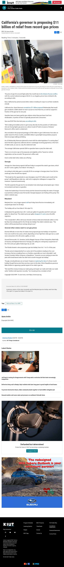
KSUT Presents (40, 522)
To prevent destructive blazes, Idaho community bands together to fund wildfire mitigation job (28, 390)
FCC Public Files (53, 522)
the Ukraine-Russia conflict (49, 94)
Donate (57, 2)
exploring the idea (40, 261)
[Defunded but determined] (32, 421)
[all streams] (61, 8)
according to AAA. (31, 121)
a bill (27, 202)
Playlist (25, 529)
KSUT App (26, 533)
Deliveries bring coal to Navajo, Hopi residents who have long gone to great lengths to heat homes (29, 384)
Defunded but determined (31, 444)
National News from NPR (13, 303)
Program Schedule (28, 522)
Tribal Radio (39, 526)
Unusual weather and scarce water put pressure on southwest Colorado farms (23, 395)
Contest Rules (52, 534)
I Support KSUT (32, 451)
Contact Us (39, 533)
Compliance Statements (52, 526)
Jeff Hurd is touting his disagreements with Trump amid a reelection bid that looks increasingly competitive (29, 378)
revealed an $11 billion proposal (33, 107)
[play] (4, 8)
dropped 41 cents (40, 214)
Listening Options (28, 526)
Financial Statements (54, 530)
